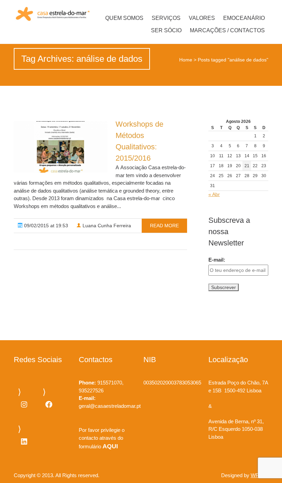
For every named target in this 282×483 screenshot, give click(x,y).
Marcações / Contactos (227, 30)
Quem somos (124, 18)
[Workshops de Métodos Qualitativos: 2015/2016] (60, 147)
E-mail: (216, 260)
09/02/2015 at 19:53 (45, 225)
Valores (202, 18)
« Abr (214, 194)
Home (185, 59)
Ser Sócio (166, 30)
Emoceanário (244, 18)
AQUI (110, 446)
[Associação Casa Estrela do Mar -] (52, 14)
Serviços (166, 18)
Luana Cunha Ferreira (106, 225)
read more (164, 225)
